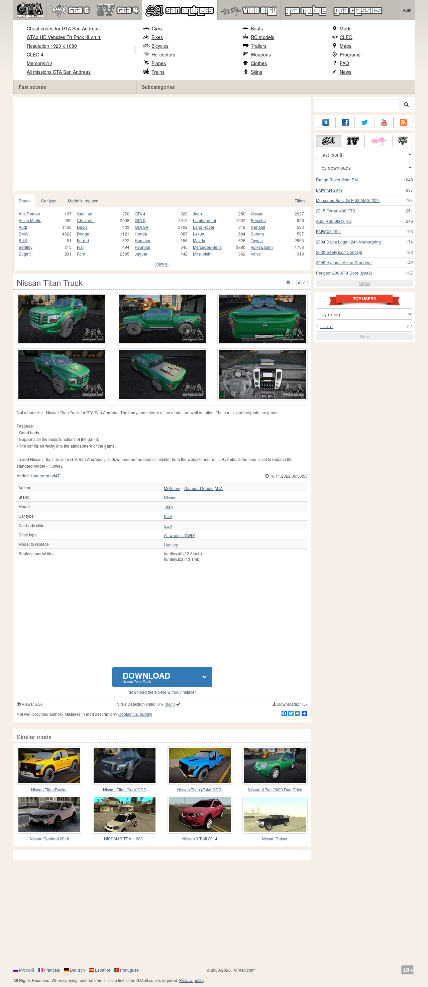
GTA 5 (140, 220)
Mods (345, 28)
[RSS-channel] (403, 122)
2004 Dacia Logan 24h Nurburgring (348, 241)
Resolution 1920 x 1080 (52, 45)
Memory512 (39, 63)
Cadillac (84, 213)
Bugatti (25, 254)
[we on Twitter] (364, 122)
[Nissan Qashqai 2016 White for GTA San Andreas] (49, 815)
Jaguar (141, 254)
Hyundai (142, 247)
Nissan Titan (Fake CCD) (200, 789)
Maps (345, 45)
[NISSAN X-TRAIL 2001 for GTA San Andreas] (124, 815)
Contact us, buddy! (135, 714)
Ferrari (83, 240)
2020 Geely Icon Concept (339, 252)
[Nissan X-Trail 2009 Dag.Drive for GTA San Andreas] (275, 765)
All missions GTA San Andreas (59, 71)
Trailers (258, 45)
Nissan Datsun (275, 838)
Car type (49, 200)
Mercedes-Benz (207, 247)
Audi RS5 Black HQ (333, 221)
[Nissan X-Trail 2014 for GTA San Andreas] (199, 815)
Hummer (142, 240)
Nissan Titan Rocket (49, 789)
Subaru (257, 233)
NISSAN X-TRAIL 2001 (124, 838)
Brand (24, 200)
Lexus (198, 233)
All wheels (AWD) (179, 535)
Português (129, 970)
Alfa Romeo (29, 213)
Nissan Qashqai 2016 (49, 838)
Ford (81, 254)
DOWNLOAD (146, 677)
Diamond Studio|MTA (203, 488)
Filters (300, 200)
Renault (258, 227)
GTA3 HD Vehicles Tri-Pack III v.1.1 (64, 37)
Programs (350, 54)
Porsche (258, 220)
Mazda (199, 240)
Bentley (25, 247)
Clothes (259, 63)
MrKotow (172, 488)
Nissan (257, 213)
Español (102, 970)
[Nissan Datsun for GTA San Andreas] (275, 815)
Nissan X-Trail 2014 (199, 838)
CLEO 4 (35, 54)
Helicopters (163, 54)
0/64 (170, 704)
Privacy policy (191, 980)
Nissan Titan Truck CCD (124, 789)
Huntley (171, 544)
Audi (23, 227)
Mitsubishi (202, 254)
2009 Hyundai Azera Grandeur (344, 262)
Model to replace (83, 200)
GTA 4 (140, 213)
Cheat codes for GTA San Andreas (63, 28)
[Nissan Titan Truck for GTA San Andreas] (62, 319)
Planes (158, 63)
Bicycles (160, 45)
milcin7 (326, 326)
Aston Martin (30, 220)
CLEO (346, 37)
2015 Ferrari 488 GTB (335, 210)
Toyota (257, 240)
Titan (168, 507)
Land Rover (203, 227)
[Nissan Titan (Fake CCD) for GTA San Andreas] (199, 765)
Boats (257, 28)
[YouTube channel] (384, 122)
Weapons (261, 54)
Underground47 (45, 475)
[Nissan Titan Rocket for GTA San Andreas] (49, 765)
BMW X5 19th (328, 231)
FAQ (344, 63)
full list (364, 283)
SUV (168, 516)
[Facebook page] (345, 122)
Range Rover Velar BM (337, 179)
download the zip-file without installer (162, 692)
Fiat (80, 247)
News (345, 71)
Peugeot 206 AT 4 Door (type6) (344, 273)
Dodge (83, 233)
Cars (156, 28)
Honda (141, 233)
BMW (23, 233)
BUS (23, 240)
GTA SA (141, 227)
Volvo (256, 254)
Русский (26, 970)
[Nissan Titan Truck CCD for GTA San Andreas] (124, 765)
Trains (158, 71)
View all (162, 264)
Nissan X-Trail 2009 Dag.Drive (275, 789)
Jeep (197, 213)
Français (52, 970)
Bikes (157, 37)
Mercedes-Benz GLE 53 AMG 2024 (348, 200)
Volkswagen (262, 247)
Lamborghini (204, 220)
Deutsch (77, 970)
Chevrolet (86, 220)
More (364, 336)
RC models (262, 37)
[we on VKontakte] (325, 122)
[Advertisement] (163, 144)
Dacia (82, 227)
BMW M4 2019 (329, 190)
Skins (256, 71)
